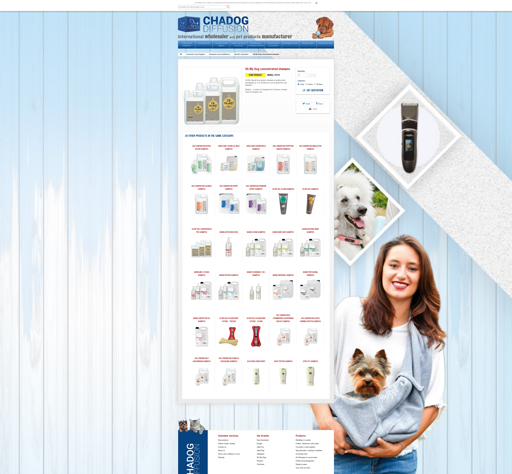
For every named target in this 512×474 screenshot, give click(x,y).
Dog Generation (263, 440)
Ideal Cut (260, 447)
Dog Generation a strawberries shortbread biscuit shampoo (283, 318)
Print (315, 109)
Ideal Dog (260, 450)
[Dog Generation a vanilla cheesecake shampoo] (228, 376)
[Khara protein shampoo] (228, 290)
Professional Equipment (187, 44)
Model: (270, 75)
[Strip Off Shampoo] (310, 376)
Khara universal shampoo (283, 275)
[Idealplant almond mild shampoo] (256, 164)
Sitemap (221, 457)
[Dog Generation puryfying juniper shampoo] (283, 164)
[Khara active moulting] (228, 247)
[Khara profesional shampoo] (310, 290)
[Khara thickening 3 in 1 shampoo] (256, 290)
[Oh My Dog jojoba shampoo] (283, 204)
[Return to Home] (180, 54)
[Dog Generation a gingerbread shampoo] (201, 376)
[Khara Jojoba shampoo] (256, 247)
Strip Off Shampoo (310, 361)
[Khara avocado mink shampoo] (310, 247)
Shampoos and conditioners (219, 54)
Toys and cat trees (325, 43)
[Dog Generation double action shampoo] (201, 164)
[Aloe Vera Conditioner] (256, 376)
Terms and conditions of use (229, 454)
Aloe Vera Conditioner (256, 361)
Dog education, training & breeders (256, 44)
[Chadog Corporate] (256, 24)
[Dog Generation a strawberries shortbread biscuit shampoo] (283, 336)
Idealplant (260, 454)
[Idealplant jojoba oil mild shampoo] (228, 164)
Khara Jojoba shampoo (256, 232)
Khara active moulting (229, 232)
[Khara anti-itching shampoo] (201, 290)
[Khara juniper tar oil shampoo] (201, 336)
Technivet (260, 464)
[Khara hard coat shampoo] (283, 247)
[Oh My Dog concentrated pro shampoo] (201, 247)
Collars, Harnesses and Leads (238, 44)
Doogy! (259, 444)
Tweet (307, 104)
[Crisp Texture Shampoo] (283, 376)
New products (223, 440)
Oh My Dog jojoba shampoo (283, 189)
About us (221, 450)
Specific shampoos (241, 54)
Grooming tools (204, 43)
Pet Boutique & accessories (273, 44)
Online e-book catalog (226, 444)
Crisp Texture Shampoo (283, 361)
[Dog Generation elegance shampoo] (201, 204)
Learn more (307, 2)
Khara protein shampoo (228, 275)
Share (320, 104)
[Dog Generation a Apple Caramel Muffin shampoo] (310, 336)
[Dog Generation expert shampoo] (228, 204)
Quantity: (302, 71)
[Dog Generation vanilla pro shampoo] (310, 164)
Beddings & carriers (290, 43)
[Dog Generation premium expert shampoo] (256, 204)
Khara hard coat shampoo (283, 232)
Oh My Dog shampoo (310, 189)
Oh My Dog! (261, 457)
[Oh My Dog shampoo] (310, 204)
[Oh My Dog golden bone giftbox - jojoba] (256, 336)
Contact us (222, 447)
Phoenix (260, 461)
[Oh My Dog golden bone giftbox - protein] (228, 336)
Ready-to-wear (308, 43)
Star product (255, 75)
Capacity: (302, 81)
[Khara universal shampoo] (283, 290)
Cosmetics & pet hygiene (221, 44)
